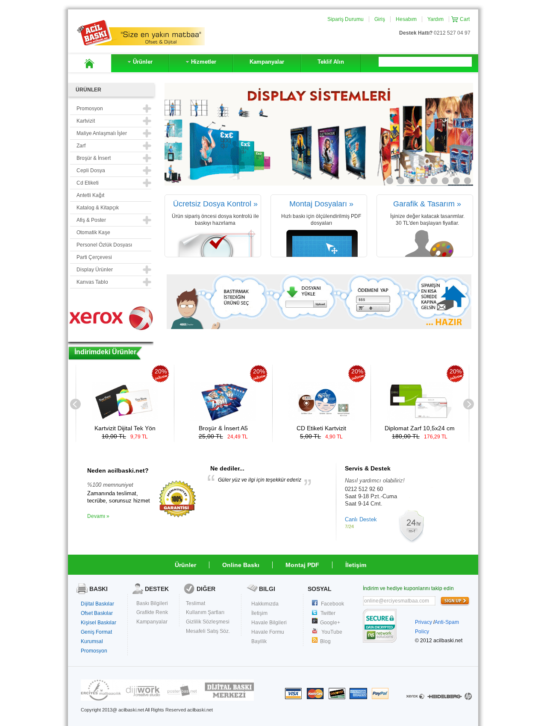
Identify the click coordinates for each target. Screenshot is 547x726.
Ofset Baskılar (97, 613)
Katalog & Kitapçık (97, 208)
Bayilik (259, 641)
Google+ (330, 623)
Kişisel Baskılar (98, 623)
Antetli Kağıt (90, 195)
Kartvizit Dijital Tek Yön (125, 428)
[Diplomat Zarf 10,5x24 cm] (420, 418)
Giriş (379, 19)
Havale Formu (267, 632)
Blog (325, 641)
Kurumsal (92, 641)
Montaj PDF (302, 564)
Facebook (332, 604)
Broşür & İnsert (93, 158)
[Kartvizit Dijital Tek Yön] (125, 418)
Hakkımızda (265, 604)
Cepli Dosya (90, 170)
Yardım (435, 19)
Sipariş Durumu (345, 19)
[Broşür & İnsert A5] (223, 418)
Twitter (328, 613)
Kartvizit (85, 121)
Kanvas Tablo (92, 282)
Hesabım (406, 19)
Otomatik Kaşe (93, 232)
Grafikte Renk (152, 612)
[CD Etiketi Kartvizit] (321, 418)
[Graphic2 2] (167, 699)
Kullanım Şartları (205, 612)
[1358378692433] (177, 516)
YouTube (331, 632)
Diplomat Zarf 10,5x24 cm (420, 428)
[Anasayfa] (89, 63)
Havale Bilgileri (269, 623)
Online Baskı (240, 564)
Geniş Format (96, 632)
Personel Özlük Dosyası (104, 245)
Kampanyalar (152, 622)
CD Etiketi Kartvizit (321, 428)
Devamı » (98, 516)
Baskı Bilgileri (152, 603)
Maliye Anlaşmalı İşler (101, 133)
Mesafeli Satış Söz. (208, 631)
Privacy (423, 622)
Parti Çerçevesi (94, 257)
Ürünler (185, 564)
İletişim (355, 564)
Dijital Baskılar (97, 604)
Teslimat (195, 603)
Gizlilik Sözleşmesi (207, 622)
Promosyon (94, 651)
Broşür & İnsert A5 (223, 428)
